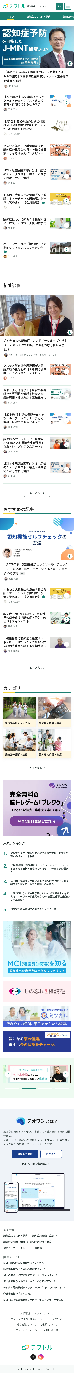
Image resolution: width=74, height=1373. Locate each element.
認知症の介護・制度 (41, 1241)
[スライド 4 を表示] (62, 1089)
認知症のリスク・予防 (15, 1235)
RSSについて (56, 1319)
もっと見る (36, 492)
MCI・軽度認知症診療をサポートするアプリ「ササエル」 (34, 1299)
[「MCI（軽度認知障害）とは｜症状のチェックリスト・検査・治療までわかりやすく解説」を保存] (66, 176)
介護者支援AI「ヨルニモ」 (17, 1293)
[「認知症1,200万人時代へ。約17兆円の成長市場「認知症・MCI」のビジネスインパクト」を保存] (66, 619)
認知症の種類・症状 (43, 1235)
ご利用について (48, 1324)
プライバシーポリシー (28, 1330)
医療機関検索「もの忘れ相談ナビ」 (22, 1268)
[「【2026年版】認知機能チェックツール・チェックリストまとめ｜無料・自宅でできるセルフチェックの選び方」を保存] (66, 102)
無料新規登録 (25, 1154)
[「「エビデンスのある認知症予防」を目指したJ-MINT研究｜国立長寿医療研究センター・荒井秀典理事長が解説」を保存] (70, 63)
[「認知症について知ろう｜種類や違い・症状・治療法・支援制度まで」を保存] (66, 225)
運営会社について (26, 1324)
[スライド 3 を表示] (45, 1089)
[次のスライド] (66, 1074)
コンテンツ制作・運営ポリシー (28, 1319)
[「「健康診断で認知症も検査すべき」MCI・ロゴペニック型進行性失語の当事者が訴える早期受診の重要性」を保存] (66, 644)
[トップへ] (14, 6)
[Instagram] (41, 1357)
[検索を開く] (59, 6)
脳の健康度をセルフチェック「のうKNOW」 (27, 1281)
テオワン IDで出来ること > (37, 1163)
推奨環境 (25, 1313)
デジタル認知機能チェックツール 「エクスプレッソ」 (32, 1287)
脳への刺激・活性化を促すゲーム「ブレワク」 (28, 1275)
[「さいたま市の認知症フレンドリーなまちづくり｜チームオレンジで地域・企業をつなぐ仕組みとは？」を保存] (70, 332)
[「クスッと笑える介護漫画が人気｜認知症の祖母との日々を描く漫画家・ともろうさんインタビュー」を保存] (66, 151)
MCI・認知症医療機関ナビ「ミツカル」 (24, 1262)
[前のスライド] (8, 1074)
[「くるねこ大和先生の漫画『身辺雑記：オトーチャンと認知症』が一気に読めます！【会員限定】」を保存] (66, 200)
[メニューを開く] (67, 6)
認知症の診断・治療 (14, 1241)
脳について (9, 1248)
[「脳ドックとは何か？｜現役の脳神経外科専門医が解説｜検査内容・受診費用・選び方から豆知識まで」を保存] (66, 395)
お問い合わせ (51, 1330)
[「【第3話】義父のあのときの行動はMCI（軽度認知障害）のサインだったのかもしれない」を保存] (66, 127)
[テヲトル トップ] (37, 1347)
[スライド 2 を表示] (29, 1089)
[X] (33, 1357)
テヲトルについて (44, 1313)
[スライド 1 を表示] (12, 1089)
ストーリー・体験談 (31, 1248)
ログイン (51, 1154)
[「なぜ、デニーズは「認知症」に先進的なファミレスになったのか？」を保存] (66, 249)
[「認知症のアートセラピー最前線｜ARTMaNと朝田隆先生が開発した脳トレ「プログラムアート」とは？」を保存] (66, 444)
